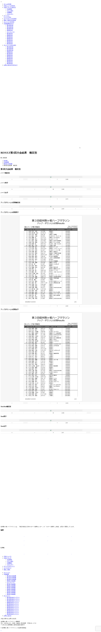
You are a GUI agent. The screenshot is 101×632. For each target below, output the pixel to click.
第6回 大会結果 (11, 585)
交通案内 (9, 12)
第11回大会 (10, 27)
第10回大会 (10, 28)
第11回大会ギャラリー (13, 599)
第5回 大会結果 (11, 587)
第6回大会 (10, 35)
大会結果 (9, 23)
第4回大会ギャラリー (13, 609)
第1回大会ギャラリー (13, 614)
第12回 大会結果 (11, 576)
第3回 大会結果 (8, 163)
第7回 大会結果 (11, 584)
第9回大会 (10, 30)
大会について (10, 7)
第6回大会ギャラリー (13, 605)
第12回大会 (10, 25)
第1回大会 (10, 43)
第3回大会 (10, 40)
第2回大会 (10, 42)
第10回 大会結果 (11, 579)
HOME (6, 160)
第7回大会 (10, 33)
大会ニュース (9, 5)
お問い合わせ (10, 65)
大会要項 (9, 9)
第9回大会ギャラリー (13, 602)
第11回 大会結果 (11, 577)
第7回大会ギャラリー (13, 604)
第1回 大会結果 (11, 594)
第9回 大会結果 (11, 581)
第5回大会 (10, 37)
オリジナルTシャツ (9, 566)
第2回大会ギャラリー (13, 612)
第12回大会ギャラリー (13, 597)
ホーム (7, 4)
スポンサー (10, 14)
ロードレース (11, 32)
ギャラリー (10, 45)
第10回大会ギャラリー (13, 600)
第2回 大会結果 (11, 592)
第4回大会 (10, 38)
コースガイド (10, 18)
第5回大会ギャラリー (13, 607)
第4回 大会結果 (11, 589)
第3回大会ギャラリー (13, 610)
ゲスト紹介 (10, 10)
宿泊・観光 (10, 20)
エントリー (9, 22)
